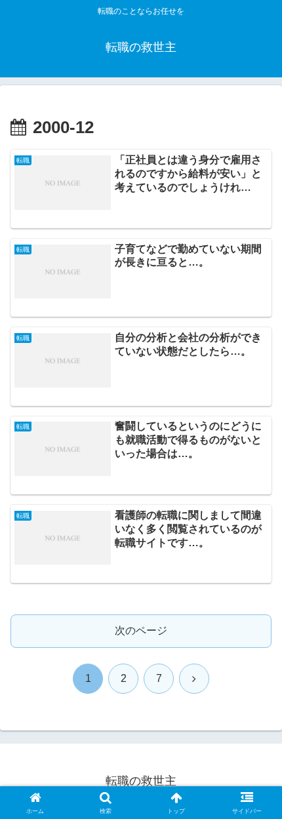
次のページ (141, 630)
